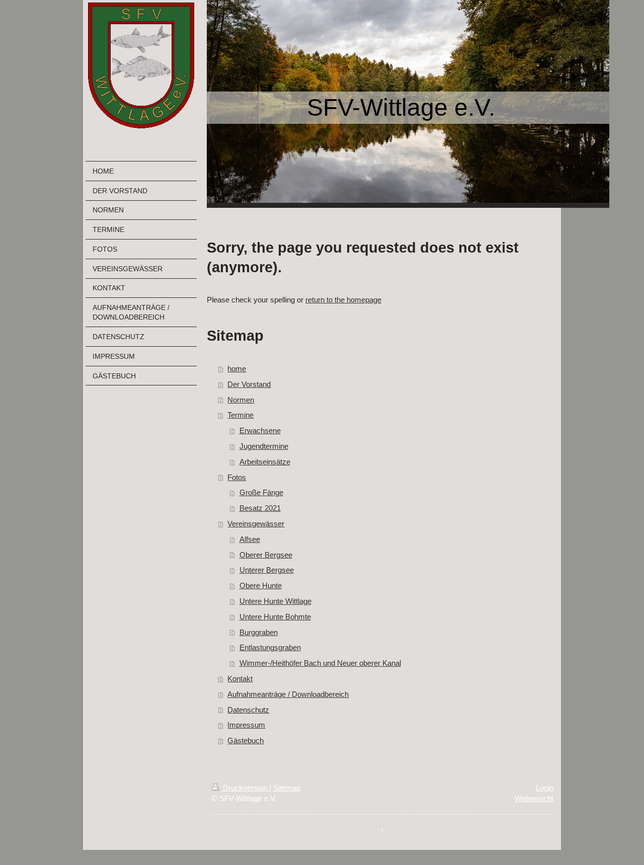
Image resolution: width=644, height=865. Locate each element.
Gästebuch (245, 740)
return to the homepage (343, 299)
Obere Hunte (260, 585)
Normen (240, 400)
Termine (240, 415)
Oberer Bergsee (265, 555)
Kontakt (240, 678)
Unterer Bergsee (266, 570)
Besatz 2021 (260, 508)
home (236, 368)
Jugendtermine (263, 446)
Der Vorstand (249, 384)
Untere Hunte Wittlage (275, 601)
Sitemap (286, 787)
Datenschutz (248, 709)
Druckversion (245, 787)
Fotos (236, 477)
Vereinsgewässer (255, 523)
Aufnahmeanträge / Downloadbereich (288, 694)
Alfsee (249, 539)
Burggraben (258, 632)
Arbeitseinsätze (264, 461)
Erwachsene (260, 430)
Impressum (246, 725)
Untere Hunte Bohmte (275, 616)
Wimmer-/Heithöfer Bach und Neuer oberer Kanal (320, 663)
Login (544, 787)
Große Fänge (261, 492)
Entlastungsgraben (270, 647)
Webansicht (534, 798)
